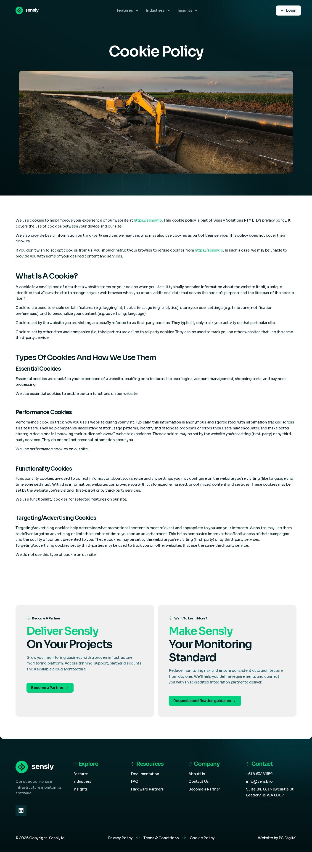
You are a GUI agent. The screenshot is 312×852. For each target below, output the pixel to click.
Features (125, 10)
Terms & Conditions (161, 838)
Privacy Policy (120, 838)
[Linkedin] (21, 810)
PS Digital (287, 838)
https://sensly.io (148, 220)
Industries (155, 10)
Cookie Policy (202, 838)
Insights (185, 10)
